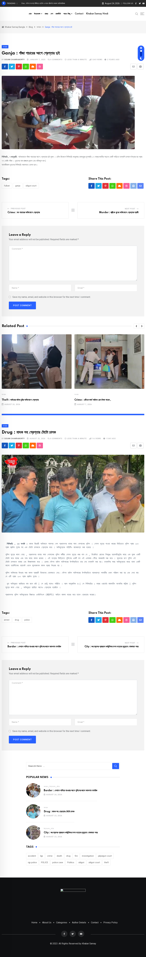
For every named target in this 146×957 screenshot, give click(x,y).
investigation (88, 856)
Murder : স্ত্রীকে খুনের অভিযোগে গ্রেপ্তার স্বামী (118, 212)
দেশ (52, 14)
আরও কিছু (66, 14)
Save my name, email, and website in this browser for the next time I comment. (51, 297)
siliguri (81, 862)
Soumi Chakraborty (14, 60)
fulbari (7, 186)
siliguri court (31, 186)
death (59, 856)
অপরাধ (4, 394)
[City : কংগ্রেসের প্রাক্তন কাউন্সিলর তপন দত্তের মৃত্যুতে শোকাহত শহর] (33, 832)
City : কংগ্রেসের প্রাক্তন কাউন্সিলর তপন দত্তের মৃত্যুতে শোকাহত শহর (111, 646)
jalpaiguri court (105, 856)
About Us (46, 922)
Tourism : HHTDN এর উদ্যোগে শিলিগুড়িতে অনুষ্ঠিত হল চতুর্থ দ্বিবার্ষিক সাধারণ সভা (47, 3)
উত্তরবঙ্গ (37, 14)
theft (106, 862)
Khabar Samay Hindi (97, 14)
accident (32, 856)
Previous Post (18, 209)
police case (57, 862)
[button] (136, 326)
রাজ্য (46, 14)
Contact (79, 14)
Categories (61, 922)
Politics (70, 862)
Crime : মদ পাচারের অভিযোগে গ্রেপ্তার (24, 212)
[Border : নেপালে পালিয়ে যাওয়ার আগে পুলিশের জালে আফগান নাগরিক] (33, 790)
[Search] (136, 13)
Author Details (79, 922)
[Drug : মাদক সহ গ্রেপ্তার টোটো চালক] (33, 811)
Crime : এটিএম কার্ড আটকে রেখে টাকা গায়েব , (92, 400)
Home (34, 922)
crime (49, 856)
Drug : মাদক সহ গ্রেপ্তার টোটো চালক (59, 811)
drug (17, 620)
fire (76, 856)
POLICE (27, 620)
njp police (32, 862)
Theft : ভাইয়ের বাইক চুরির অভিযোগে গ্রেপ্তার (20, 400)
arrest (6, 620)
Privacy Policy (110, 922)
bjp (41, 856)
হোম (30, 14)
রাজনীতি (58, 14)
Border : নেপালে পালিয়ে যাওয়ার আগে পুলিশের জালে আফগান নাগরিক (34, 646)
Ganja (17, 186)
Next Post (130, 209)
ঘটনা (58, 786)
